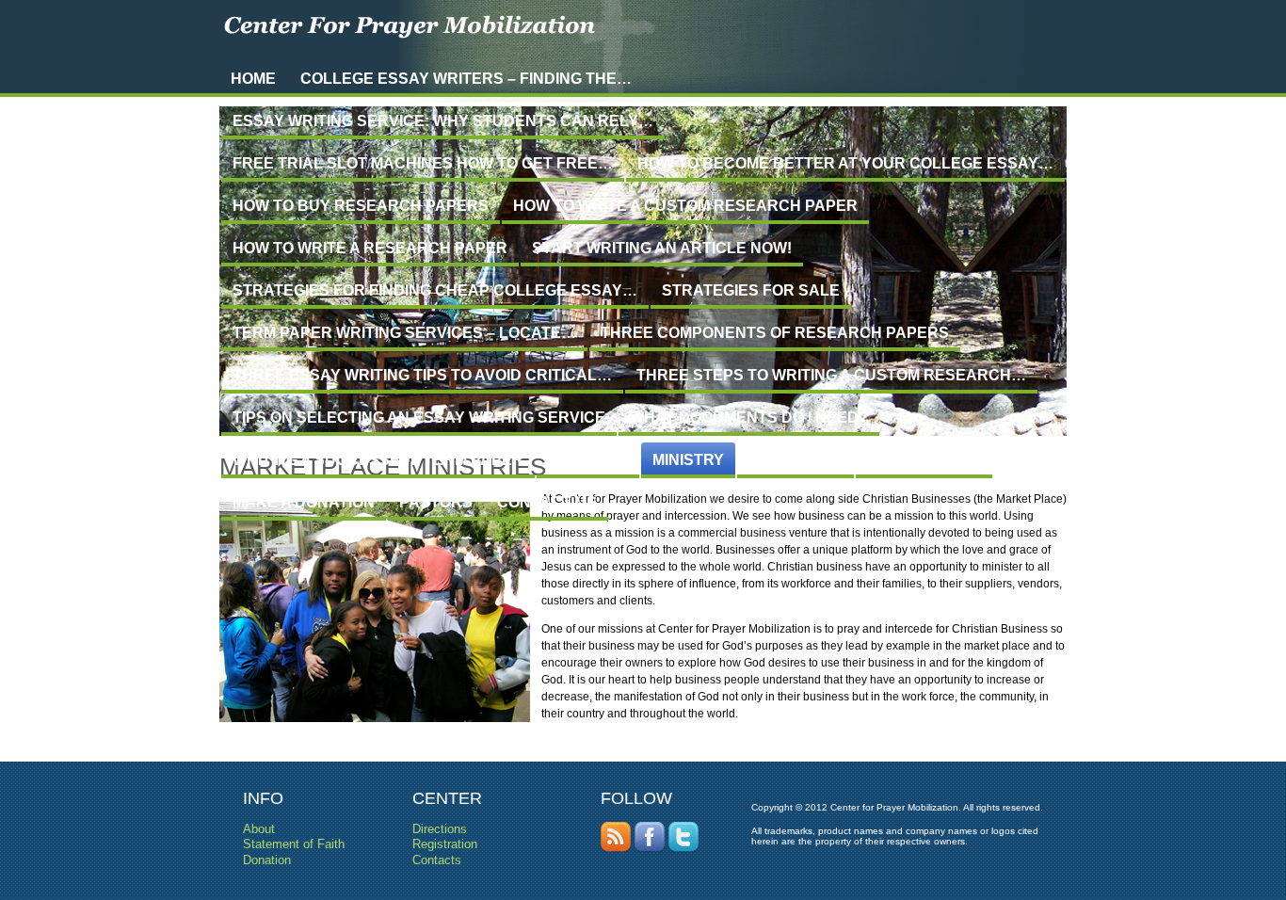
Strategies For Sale (751, 290)
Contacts (436, 860)
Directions (795, 460)
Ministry (688, 460)
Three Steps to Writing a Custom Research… (831, 375)
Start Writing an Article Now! (662, 248)
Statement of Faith (294, 844)
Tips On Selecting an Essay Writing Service (419, 418)
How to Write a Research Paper (370, 248)
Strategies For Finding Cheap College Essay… (435, 290)
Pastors (436, 502)
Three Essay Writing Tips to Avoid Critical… (422, 375)
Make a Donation (304, 502)
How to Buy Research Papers (361, 206)
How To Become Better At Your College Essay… (845, 163)
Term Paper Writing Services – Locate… (404, 333)
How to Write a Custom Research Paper (685, 206)
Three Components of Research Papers (775, 333)
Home (253, 79)
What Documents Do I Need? (749, 418)
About (259, 829)
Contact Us (547, 502)
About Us (588, 460)
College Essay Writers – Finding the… (466, 79)
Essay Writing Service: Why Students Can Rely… (443, 121)
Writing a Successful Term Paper (378, 460)
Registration (924, 460)
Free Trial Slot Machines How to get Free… (423, 163)
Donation (267, 860)
